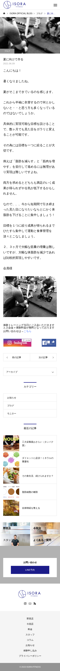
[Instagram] (25, 603)
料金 (30, 629)
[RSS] (34, 603)
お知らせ (11, 397)
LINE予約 (30, 570)
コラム (30, 640)
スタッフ (30, 634)
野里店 (30, 618)
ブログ (7, 51)
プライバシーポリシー (30, 656)
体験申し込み (30, 650)
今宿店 (30, 624)
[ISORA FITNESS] (15, 5)
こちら (27, 331)
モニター (11, 413)
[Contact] (30, 603)
